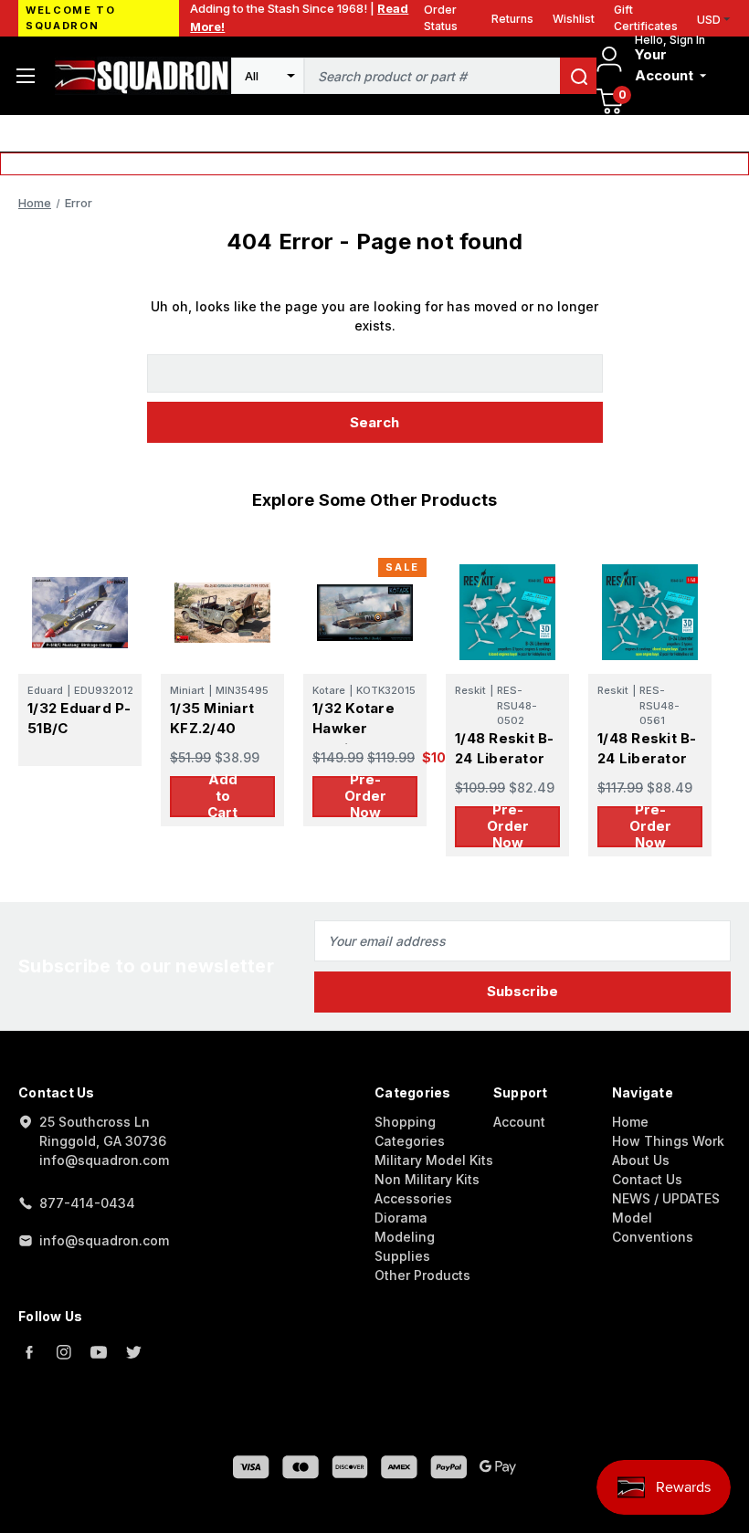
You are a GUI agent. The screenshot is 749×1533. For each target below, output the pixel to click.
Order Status (441, 18)
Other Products (422, 1275)
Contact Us (647, 1179)
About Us (641, 1160)
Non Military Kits (427, 1179)
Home (630, 1121)
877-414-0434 (87, 1203)
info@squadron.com (104, 1240)
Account (519, 1121)
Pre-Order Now (365, 796)
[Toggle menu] (25, 75)
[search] (578, 76)
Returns (512, 19)
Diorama (400, 1217)
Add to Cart (222, 796)
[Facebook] (29, 1352)
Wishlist (574, 19)
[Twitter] (133, 1352)
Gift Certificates (646, 18)
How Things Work (668, 1141)
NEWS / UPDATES (666, 1198)
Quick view (80, 612)
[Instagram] (64, 1352)
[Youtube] (99, 1352)
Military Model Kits (433, 1160)
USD (709, 19)
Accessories (413, 1198)
